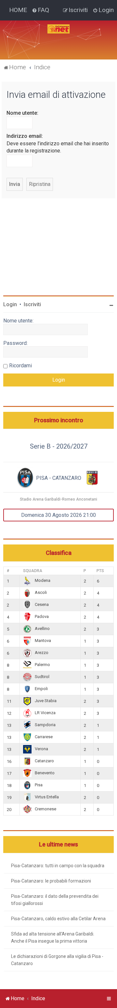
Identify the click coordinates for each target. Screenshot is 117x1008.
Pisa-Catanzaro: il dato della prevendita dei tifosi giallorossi (54, 900)
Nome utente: (22, 113)
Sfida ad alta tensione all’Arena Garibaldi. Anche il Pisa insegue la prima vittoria (52, 937)
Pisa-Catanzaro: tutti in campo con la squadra (57, 865)
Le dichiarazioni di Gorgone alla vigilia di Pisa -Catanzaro (57, 960)
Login (10, 304)
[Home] (58, 28)
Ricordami (20, 365)
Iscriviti (32, 304)
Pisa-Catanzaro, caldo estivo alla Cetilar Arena (58, 918)
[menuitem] (40, 10)
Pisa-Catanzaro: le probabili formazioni (51, 881)
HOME (18, 10)
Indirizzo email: (24, 136)
